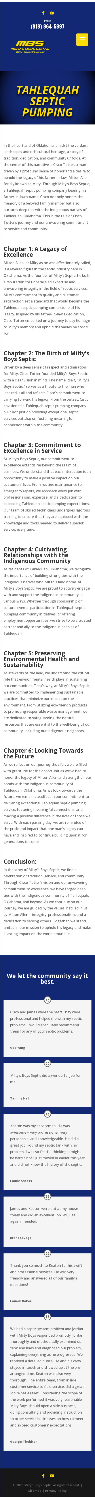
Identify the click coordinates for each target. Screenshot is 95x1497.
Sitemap (35, 1491)
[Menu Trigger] (82, 39)
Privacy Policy (56, 1491)
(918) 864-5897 (48, 24)
